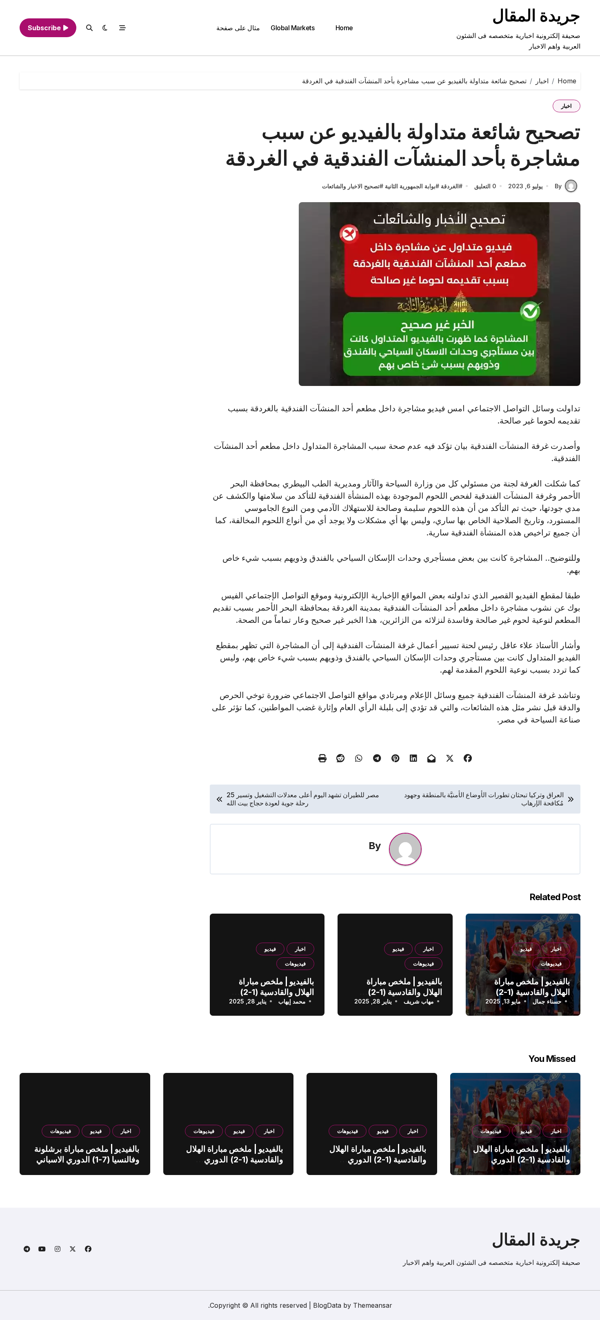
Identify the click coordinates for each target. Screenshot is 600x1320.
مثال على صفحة (238, 28)
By (558, 186)
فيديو (526, 948)
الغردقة (450, 186)
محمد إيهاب (292, 1001)
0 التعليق (485, 186)
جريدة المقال (536, 15)
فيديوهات (551, 963)
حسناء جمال (547, 1001)
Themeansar (372, 1305)
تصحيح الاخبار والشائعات (351, 186)
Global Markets (292, 28)
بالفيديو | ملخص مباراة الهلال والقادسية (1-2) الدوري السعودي (532, 992)
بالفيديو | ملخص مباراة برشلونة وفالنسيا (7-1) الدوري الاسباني (87, 1154)
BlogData (327, 1305)
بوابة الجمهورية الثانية (410, 186)
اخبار (566, 106)
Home (344, 28)
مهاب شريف (419, 1001)
